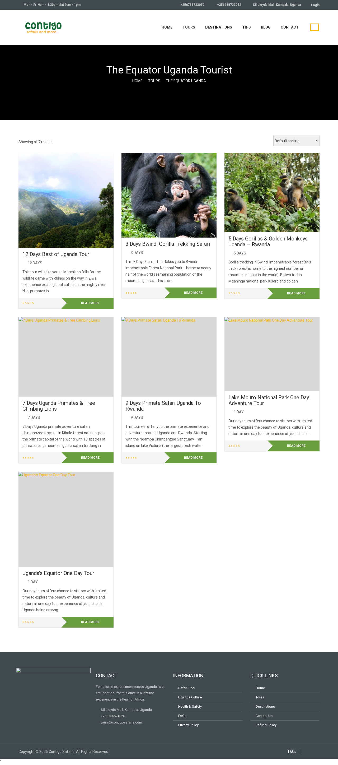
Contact (290, 27)
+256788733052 (192, 5)
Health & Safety (190, 706)
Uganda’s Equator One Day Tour (58, 573)
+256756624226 (112, 716)
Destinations (218, 27)
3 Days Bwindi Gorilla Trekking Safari (167, 244)
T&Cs (291, 751)
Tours (188, 27)
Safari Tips (186, 688)
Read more (90, 303)
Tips (246, 27)
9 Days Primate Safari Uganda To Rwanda (163, 406)
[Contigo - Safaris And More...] (43, 26)
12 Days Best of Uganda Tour (55, 254)
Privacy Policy (188, 725)
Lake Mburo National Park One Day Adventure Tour (268, 400)
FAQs (182, 716)
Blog (266, 27)
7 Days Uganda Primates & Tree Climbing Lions (58, 406)
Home (167, 27)
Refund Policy (266, 725)
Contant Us (264, 716)
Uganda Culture (190, 697)
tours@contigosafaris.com (121, 722)
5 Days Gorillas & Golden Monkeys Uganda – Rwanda (268, 241)
